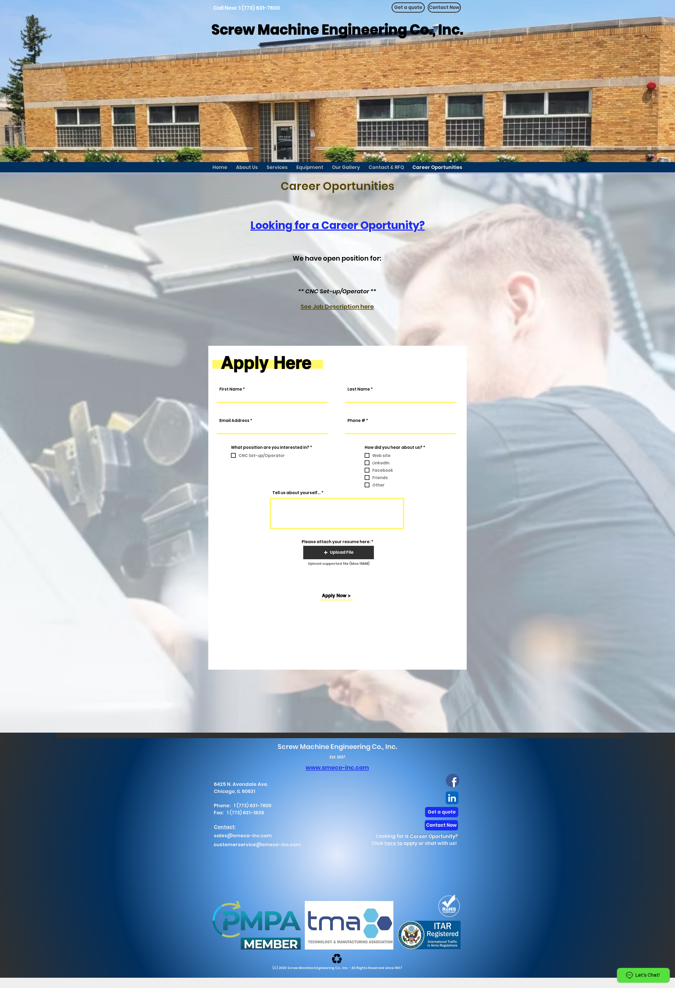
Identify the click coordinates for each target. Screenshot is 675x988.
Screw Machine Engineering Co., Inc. (337, 29)
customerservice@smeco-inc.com (257, 844)
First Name (230, 389)
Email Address (234, 420)
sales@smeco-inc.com (243, 835)
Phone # (356, 420)
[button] (338, 552)
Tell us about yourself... (296, 493)
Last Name (359, 389)
